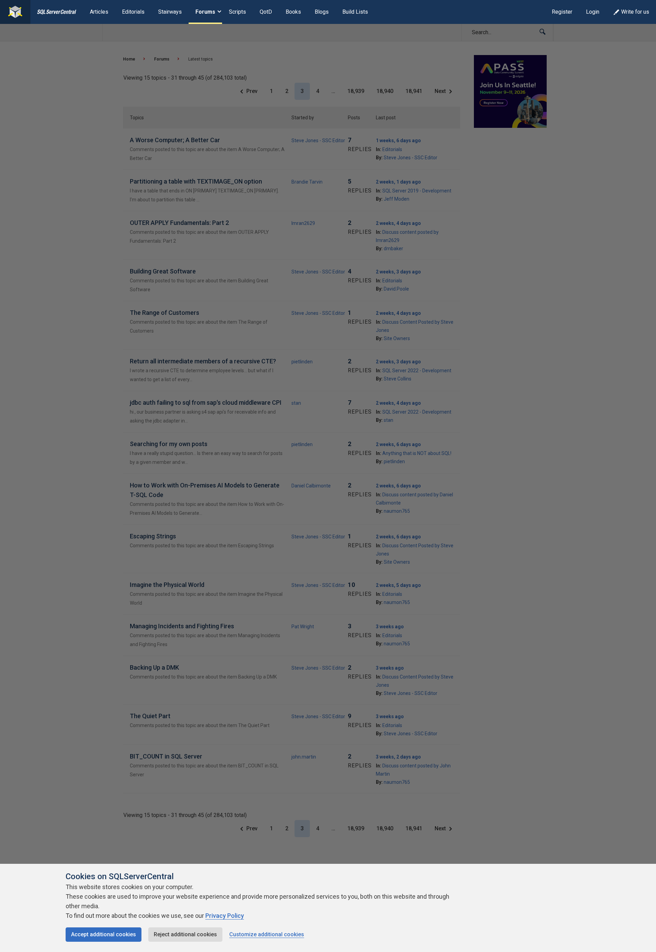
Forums (205, 12)
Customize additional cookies (266, 934)
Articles (99, 12)
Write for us (635, 12)
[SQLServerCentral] (15, 12)
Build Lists (355, 12)
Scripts (237, 12)
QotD (266, 12)
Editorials (133, 12)
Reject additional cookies (185, 934)
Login (592, 12)
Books (293, 12)
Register (562, 12)
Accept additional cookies (103, 934)
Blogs (322, 12)
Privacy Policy (224, 915)
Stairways (170, 12)
